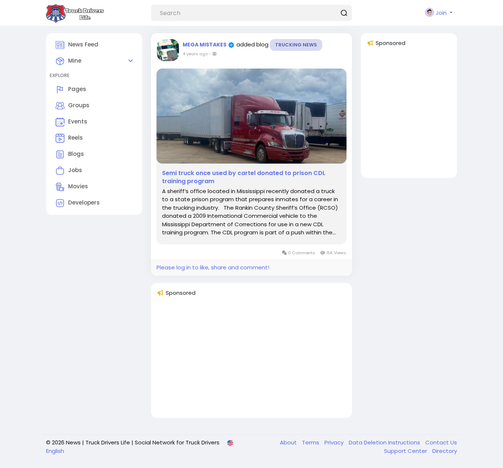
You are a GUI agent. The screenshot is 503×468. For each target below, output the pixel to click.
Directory (444, 451)
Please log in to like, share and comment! (212, 267)
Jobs (75, 170)
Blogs (76, 154)
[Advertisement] (251, 360)
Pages (77, 89)
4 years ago (195, 54)
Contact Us (441, 442)
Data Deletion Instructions (385, 442)
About (289, 442)
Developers (84, 202)
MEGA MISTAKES (205, 44)
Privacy (334, 442)
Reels (75, 138)
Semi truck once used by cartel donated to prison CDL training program (244, 177)
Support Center (406, 451)
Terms (311, 442)
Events (77, 121)
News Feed (83, 44)
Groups (78, 105)
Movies (78, 186)
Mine (74, 60)
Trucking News (296, 44)
